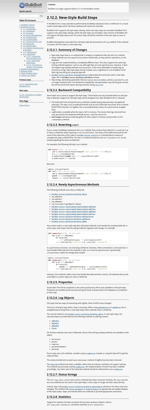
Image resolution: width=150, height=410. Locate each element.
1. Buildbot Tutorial (26, 25)
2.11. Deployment (30, 52)
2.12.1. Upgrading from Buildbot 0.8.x (33, 57)
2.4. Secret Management (32, 35)
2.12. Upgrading (29, 54)
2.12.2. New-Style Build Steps (33, 62)
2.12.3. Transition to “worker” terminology (34, 66)
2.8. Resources (28, 44)
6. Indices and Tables (27, 75)
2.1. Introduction (29, 29)
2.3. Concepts (28, 33)
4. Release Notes (25, 71)
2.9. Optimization (29, 46)
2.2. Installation (29, 31)
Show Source (24, 105)
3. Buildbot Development (29, 69)
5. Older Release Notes (28, 73)
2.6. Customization (30, 40)
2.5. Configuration (30, 37)
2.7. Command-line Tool (32, 42)
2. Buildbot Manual (26, 27)
